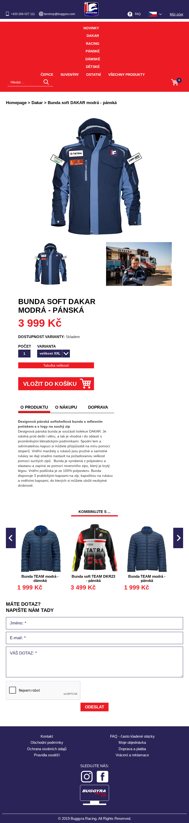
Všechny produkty (126, 75)
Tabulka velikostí (56, 365)
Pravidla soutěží (47, 755)
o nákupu (66, 407)
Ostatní (93, 75)
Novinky (91, 28)
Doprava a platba (132, 749)
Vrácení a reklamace (132, 755)
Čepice (47, 75)
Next (178, 538)
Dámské (92, 59)
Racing (92, 44)
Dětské (93, 67)
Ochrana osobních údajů (46, 749)
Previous (11, 538)
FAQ (138, 14)
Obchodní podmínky (47, 742)
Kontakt (47, 736)
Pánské (93, 51)
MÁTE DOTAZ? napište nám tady (30, 607)
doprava (98, 407)
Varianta (46, 346)
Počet (24, 346)
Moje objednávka (132, 742)
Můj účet (176, 14)
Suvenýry (70, 75)
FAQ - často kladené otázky (132, 736)
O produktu (34, 407)
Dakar (93, 36)
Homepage (16, 102)
